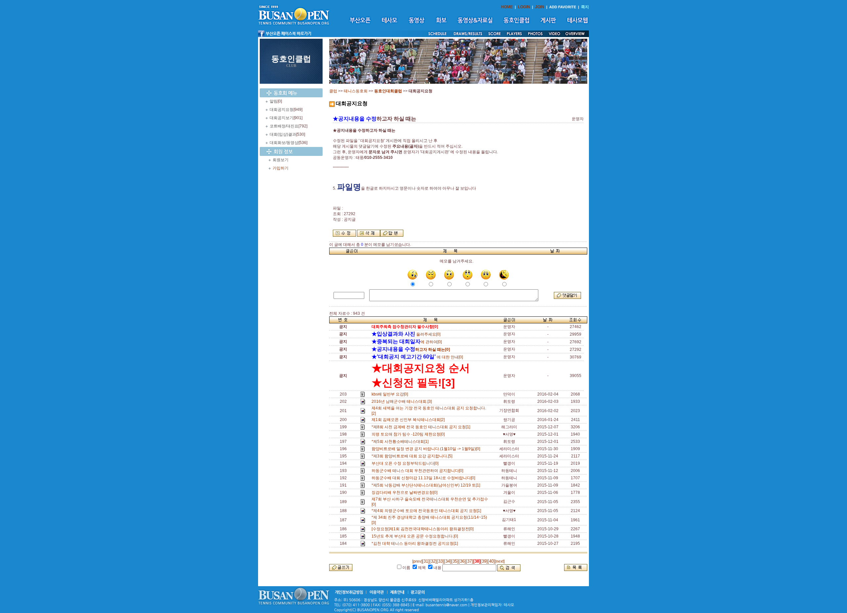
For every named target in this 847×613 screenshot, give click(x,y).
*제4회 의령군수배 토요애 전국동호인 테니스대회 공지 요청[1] (427, 510)
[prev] (417, 561)
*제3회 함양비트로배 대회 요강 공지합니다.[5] (413, 456)
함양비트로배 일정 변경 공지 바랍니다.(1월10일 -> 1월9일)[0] (427, 449)
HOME (507, 7)
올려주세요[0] (406, 334)
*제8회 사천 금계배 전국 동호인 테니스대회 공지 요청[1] (422, 427)
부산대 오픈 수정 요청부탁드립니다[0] (406, 463)
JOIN (539, 7)
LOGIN (524, 7)
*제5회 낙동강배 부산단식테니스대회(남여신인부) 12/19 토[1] (427, 485)
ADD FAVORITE (562, 7)
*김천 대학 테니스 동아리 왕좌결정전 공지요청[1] (416, 543)
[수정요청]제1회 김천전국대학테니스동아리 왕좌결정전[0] (423, 529)
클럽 (333, 91)
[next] (500, 561)
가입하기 (281, 168)
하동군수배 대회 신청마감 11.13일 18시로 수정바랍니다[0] (424, 478)
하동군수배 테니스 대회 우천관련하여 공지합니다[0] (418, 470)
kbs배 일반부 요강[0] (391, 394)
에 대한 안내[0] (417, 357)
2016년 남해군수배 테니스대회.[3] (403, 401)
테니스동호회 (356, 91)
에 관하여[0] (407, 342)
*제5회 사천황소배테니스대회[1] (401, 441)
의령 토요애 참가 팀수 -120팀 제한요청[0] (409, 434)
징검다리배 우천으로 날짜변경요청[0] (405, 492)
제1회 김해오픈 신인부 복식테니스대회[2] (409, 419)
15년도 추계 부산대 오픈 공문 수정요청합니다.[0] (416, 536)
